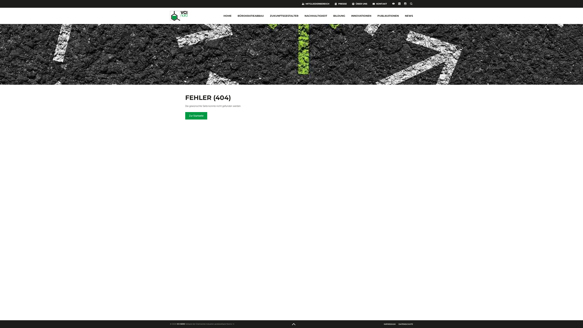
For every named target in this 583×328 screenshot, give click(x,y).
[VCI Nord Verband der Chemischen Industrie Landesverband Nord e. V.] (188, 16)
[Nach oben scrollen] (294, 324)
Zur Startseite (196, 115)
